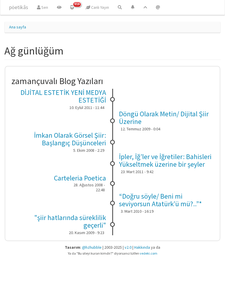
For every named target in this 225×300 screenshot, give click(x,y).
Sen (44, 7)
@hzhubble (92, 247)
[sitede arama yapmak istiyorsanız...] (119, 7)
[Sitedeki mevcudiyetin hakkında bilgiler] (157, 7)
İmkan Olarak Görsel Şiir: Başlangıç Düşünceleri (70, 139)
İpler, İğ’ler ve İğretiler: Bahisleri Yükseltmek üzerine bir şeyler (165, 160)
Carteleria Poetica (80, 178)
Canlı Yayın (99, 7)
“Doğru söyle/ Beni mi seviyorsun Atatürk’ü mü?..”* (160, 200)
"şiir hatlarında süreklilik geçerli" (70, 221)
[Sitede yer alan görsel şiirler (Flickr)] (59, 7)
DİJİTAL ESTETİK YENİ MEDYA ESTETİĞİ (63, 96)
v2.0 (128, 247)
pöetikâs (18, 7)
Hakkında (142, 247)
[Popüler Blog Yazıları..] (145, 7)
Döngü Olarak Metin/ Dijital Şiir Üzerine (164, 117)
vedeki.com (148, 253)
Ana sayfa (17, 27)
